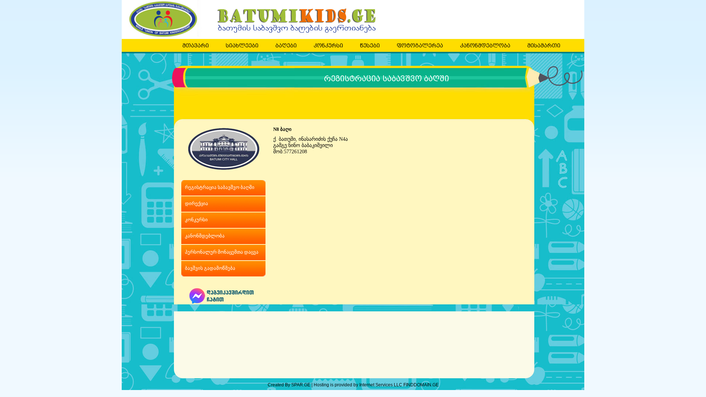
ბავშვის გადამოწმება (210, 268)
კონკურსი (196, 219)
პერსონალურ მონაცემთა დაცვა (221, 252)
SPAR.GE (301, 384)
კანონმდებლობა (205, 236)
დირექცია (196, 203)
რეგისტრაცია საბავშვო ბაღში (386, 78)
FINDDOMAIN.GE (421, 384)
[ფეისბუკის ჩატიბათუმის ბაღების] (223, 302)
